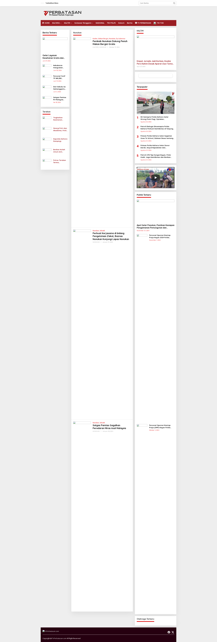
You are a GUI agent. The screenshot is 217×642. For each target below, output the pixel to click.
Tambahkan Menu (51, 3)
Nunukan (112, 39)
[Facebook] (169, 632)
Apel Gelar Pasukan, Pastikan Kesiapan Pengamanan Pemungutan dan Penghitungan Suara (155, 226)
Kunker (95, 39)
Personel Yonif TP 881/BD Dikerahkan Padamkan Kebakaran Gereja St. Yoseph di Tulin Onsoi (59, 77)
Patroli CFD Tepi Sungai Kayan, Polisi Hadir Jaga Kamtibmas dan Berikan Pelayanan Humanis (156, 156)
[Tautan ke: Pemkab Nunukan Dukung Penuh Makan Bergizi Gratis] (82, 131)
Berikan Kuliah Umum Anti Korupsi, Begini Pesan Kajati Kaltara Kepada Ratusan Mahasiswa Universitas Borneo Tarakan (60, 151)
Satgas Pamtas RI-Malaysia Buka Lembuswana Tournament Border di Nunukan (59, 98)
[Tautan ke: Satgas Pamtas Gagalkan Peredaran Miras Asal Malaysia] (82, 515)
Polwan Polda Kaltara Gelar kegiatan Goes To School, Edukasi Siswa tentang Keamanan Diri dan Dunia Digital (157, 137)
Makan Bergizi (103, 39)
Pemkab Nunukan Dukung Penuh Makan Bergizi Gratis (110, 43)
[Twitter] (172, 632)
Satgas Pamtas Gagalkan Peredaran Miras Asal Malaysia (109, 427)
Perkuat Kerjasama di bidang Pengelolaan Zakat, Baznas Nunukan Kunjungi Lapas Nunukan (111, 236)
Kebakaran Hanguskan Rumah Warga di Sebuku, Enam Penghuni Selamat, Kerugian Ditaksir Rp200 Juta (60, 66)
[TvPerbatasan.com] (62, 13)
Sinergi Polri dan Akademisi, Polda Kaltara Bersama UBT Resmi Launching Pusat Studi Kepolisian (60, 129)
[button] (174, 3)
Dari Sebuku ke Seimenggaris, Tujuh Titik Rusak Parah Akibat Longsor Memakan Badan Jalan (60, 88)
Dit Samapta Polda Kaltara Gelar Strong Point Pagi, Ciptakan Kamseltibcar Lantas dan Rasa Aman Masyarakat (156, 118)
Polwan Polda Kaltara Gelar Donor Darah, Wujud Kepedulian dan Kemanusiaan (155, 146)
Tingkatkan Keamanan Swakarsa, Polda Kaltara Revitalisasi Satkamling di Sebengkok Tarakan (60, 119)
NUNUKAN (102, 47)
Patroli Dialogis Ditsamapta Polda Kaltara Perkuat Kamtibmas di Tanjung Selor (157, 127)
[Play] (155, 178)
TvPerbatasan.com (59, 638)
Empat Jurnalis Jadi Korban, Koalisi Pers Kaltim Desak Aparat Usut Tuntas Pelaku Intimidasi (155, 62)
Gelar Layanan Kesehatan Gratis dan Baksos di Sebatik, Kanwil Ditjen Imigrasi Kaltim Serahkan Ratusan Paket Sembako (55, 56)
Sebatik (102, 231)
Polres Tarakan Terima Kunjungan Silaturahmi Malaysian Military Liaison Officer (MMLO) (59, 161)
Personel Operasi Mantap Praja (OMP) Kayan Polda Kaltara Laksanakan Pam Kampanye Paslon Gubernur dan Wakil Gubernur (161, 426)
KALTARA (96, 47)
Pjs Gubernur (120, 39)
